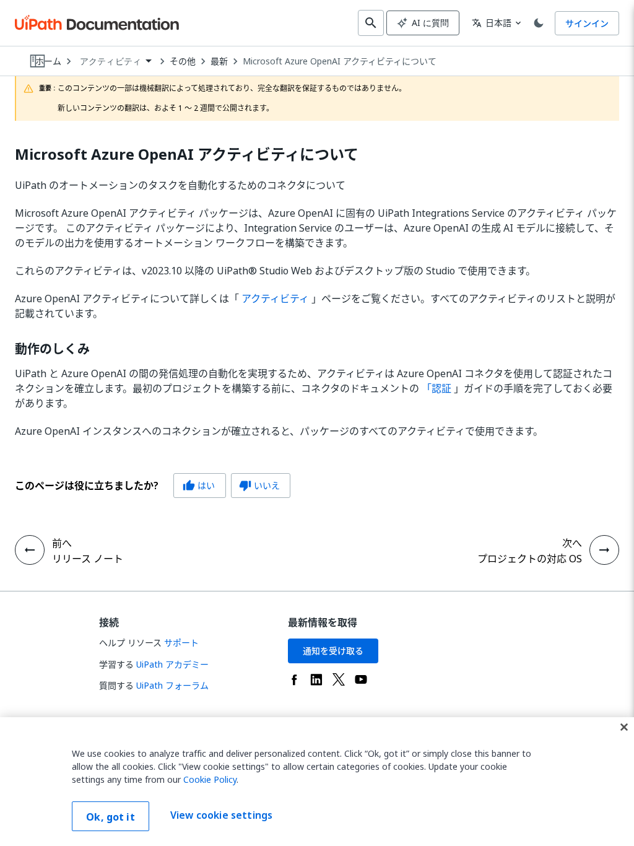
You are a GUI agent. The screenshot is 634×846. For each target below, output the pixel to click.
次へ (572, 543)
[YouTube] (361, 679)
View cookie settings (221, 815)
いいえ (259, 485)
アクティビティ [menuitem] (110, 61)
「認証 (436, 388)
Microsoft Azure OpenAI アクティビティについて (339, 61)
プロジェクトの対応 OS (529, 558)
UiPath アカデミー (172, 664)
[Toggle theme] (538, 23)
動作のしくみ (52, 349)
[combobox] (115, 62)
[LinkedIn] (316, 679)
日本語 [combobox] (491, 22)
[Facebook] (294, 679)
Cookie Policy (210, 779)
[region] (317, 781)
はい (199, 485)
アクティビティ (275, 298)
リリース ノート (87, 558)
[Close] (624, 727)
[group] (152, 485)
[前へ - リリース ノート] (30, 550)
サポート (181, 642)
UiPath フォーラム (172, 685)
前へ (62, 543)
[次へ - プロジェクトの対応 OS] (604, 550)
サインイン (587, 23)
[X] (338, 679)
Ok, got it (110, 816)
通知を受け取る (333, 650)
